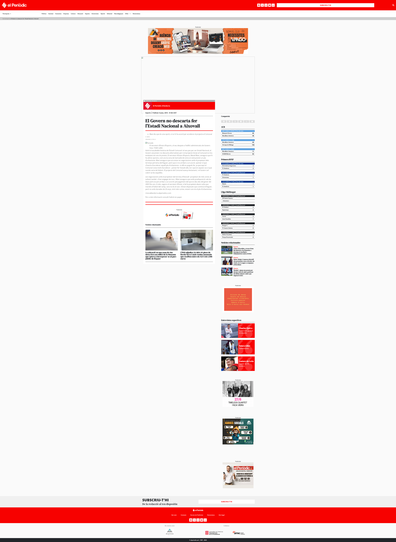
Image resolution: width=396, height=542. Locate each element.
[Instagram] (266, 5)
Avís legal (222, 515)
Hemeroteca (136, 14)
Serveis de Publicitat (196, 515)
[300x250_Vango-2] (238, 444)
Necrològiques (118, 14)
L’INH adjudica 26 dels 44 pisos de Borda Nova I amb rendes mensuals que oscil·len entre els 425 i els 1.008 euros (196, 255)
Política (44, 14)
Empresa (66, 14)
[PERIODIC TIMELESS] (238, 406)
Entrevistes (95, 14)
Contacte (183, 515)
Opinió (103, 14)
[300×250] (238, 312)
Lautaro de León (246, 361)
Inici (4, 18)
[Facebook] (258, 5)
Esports (87, 14)
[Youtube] (269, 5)
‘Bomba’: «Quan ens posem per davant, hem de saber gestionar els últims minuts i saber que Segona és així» (243, 272)
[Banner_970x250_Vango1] (198, 53)
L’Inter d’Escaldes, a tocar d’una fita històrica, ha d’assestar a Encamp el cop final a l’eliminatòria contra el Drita (243, 251)
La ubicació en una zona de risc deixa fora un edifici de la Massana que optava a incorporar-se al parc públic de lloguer (160, 255)
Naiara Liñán (244, 345)
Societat (50, 14)
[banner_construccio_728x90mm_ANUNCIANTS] (179, 218)
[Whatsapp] (273, 5)
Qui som (174, 515)
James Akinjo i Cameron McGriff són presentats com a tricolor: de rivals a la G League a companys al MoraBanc (243, 262)
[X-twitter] (262, 5)
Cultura (73, 14)
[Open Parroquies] (10, 14)
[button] (393, 5)
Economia (58, 14)
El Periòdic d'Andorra (161, 106)
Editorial (109, 14)
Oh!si (126, 14)
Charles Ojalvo (245, 328)
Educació (80, 14)
